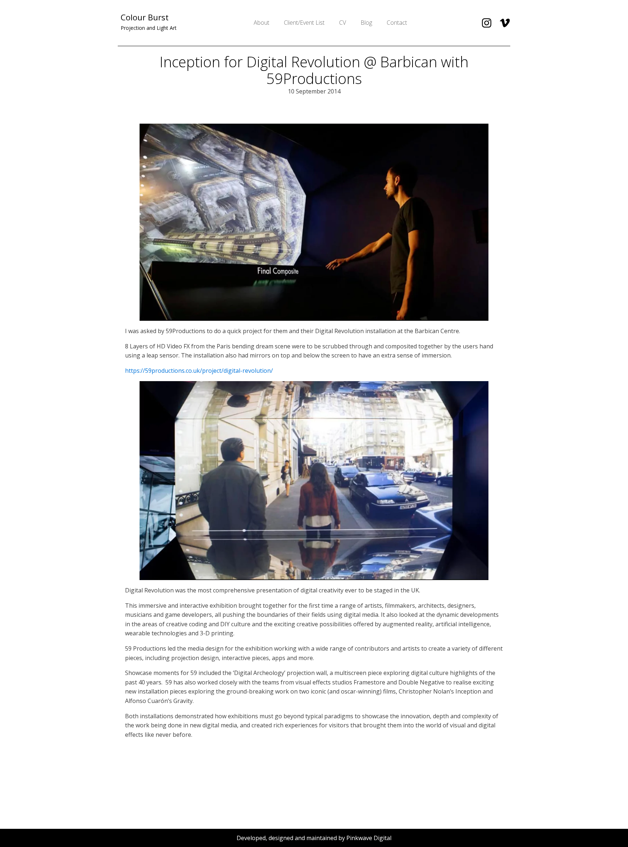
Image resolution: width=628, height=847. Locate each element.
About (261, 23)
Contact (397, 23)
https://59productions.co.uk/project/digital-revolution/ (199, 371)
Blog (366, 23)
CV (342, 23)
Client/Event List (304, 23)
